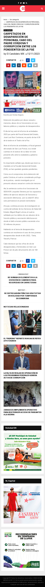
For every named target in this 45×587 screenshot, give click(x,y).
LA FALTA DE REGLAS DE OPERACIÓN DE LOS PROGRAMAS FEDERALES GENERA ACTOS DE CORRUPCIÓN (21, 375)
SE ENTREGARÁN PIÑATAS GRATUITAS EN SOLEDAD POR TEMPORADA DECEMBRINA (22, 296)
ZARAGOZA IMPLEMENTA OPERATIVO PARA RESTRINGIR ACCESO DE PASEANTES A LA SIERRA (22, 412)
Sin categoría (8, 30)
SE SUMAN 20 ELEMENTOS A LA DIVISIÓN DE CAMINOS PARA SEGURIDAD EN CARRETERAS (22, 280)
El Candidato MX (15, 53)
